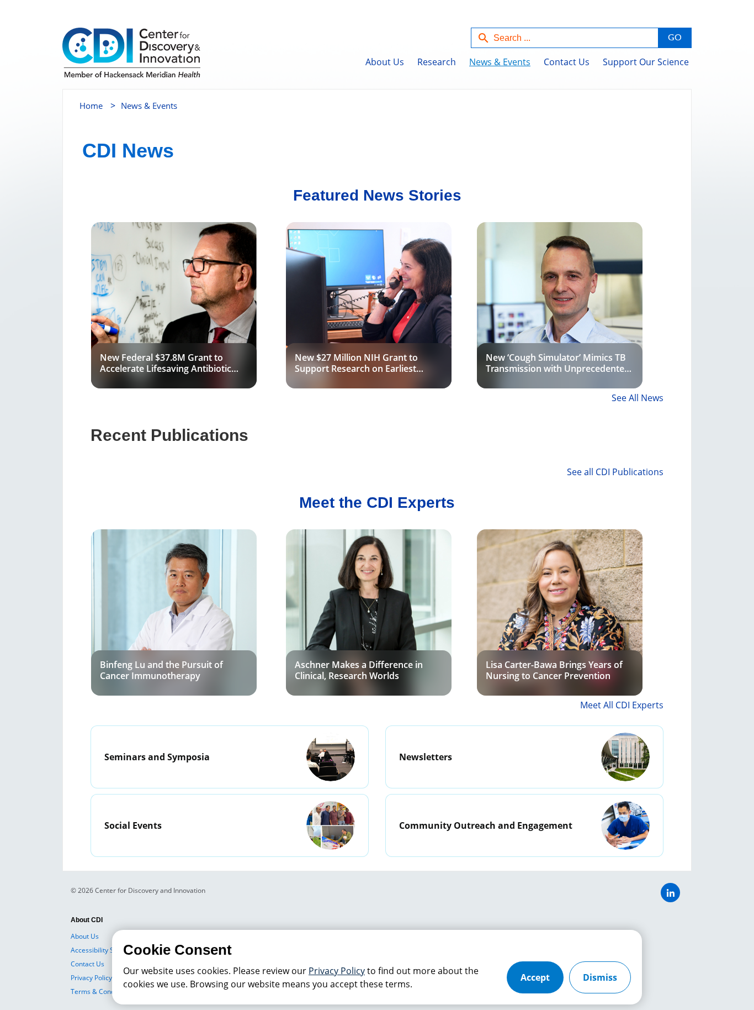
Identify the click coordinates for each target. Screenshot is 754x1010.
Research (436, 62)
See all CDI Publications (615, 472)
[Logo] (107, 58)
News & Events (499, 62)
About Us (384, 62)
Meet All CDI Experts (621, 705)
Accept (535, 977)
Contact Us (567, 62)
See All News (637, 398)
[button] (674, 38)
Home (91, 105)
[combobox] (564, 38)
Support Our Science (646, 62)
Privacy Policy (337, 971)
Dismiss (600, 977)
